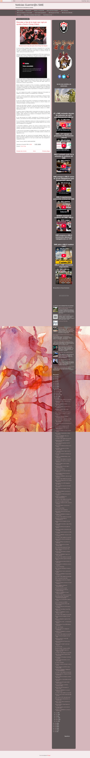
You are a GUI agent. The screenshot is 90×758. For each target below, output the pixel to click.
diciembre (57, 389)
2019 (55, 383)
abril (56, 716)
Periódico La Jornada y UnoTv (64, 314)
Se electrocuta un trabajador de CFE (62, 426)
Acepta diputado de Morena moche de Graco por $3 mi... (62, 474)
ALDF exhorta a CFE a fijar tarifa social (62, 697)
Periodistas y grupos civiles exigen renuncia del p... (61, 410)
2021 (55, 379)
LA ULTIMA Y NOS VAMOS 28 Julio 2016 (63, 438)
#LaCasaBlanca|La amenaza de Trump (62, 547)
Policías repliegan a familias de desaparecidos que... (61, 586)
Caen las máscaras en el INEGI (61, 602)
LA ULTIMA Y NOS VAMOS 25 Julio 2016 (63, 499)
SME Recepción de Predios (54, 12)
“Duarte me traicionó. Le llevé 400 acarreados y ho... (61, 639)
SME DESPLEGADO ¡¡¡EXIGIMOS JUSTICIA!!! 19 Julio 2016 (62, 597)
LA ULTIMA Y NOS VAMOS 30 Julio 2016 (63, 419)
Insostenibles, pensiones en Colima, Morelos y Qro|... (62, 449)
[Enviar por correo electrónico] (35, 144)
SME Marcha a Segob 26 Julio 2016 (62, 501)
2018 (55, 384)
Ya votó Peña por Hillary (59, 508)
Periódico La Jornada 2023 (39, 10)
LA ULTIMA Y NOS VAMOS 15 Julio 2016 (63, 652)
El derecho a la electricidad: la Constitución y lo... (61, 519)
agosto (56, 396)
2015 (55, 723)
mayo (56, 714)
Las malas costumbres (59, 662)
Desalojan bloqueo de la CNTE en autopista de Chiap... (61, 590)
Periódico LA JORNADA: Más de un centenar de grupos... (62, 436)
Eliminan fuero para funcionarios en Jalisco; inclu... (62, 688)
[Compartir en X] (37, 144)
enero (56, 721)
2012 (55, 728)
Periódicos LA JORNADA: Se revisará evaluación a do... (62, 691)
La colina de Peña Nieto (63, 321)
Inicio (34, 151)
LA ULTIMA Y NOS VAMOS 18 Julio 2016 (63, 614)
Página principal (20, 10)
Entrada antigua (46, 151)
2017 (55, 386)
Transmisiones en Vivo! (47, 14)
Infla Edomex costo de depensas (61, 509)
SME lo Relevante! (64, 10)
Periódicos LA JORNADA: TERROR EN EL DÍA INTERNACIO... (62, 670)
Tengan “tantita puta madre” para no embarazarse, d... (62, 428)
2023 (55, 376)
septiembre (57, 394)
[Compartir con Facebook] (39, 144)
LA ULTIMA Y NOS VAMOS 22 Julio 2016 (63, 537)
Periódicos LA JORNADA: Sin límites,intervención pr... (61, 497)
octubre (57, 393)
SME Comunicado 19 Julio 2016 (61, 578)
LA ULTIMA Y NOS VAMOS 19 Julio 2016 (63, 595)
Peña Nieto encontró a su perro (61, 588)
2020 (55, 381)
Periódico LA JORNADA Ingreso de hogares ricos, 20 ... (62, 650)
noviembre (57, 391)
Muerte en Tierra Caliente (60, 468)
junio (56, 712)
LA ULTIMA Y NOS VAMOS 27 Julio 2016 (63, 459)
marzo (56, 717)
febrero (56, 719)
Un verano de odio (58, 646)
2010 (55, 731)
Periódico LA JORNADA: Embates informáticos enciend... (61, 417)
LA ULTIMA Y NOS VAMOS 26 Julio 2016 (63, 478)
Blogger (49, 755)
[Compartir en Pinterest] (40, 144)
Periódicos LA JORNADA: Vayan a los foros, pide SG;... (62, 555)
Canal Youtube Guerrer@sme (40, 12)
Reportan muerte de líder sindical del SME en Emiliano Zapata (65, 308)
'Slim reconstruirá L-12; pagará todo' (65, 346)
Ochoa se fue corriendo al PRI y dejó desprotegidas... (62, 604)
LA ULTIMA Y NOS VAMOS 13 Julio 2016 (63, 692)
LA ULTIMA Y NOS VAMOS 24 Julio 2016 (63, 516)
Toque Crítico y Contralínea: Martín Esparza (32, 14)
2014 (55, 724)
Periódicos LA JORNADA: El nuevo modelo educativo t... (62, 593)
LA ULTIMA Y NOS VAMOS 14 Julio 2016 (63, 672)
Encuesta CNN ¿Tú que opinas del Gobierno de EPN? (64, 366)
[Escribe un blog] (36, 144)
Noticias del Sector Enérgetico (52, 10)
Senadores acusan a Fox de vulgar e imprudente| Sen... (62, 467)
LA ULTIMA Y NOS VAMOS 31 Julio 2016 (63, 399)
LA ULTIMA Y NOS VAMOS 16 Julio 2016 (63, 634)
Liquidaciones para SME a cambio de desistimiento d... (62, 441)
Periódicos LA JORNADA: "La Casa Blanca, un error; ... (62, 612)
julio (56, 398)
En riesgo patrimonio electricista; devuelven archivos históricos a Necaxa (66, 328)
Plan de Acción (28, 10)
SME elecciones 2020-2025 (67, 12)
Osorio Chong (23, 146)
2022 (55, 378)
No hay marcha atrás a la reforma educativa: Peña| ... (61, 685)
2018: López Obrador (59, 627)
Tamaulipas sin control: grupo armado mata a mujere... (62, 683)
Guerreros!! (19, 14)
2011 (55, 729)
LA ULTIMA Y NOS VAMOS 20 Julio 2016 (62, 340)
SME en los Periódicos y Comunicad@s (24, 12)
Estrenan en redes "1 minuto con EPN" (62, 648)
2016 (55, 388)
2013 (55, 726)
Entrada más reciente (21, 151)
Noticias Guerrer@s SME (29, 4)
